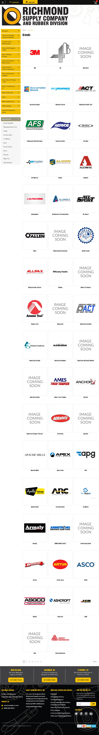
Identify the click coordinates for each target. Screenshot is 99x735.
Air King (85, 141)
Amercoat (60, 324)
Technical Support (57, 699)
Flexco (5, 151)
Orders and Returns (8, 694)
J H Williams (6, 139)
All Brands (30, 30)
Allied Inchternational (60, 251)
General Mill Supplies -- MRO (9, 49)
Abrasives (5, 31)
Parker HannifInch (8, 123)
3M (35, 68)
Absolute (86, 68)
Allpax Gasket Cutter (34, 287)
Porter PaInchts (7, 147)
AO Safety (60, 434)
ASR (35, 653)
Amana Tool (34, 324)
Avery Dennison (60, 653)
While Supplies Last (8, 101)
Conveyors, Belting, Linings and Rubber (8, 36)
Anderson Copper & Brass (35, 434)
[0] (94, 2)
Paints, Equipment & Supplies (8, 74)
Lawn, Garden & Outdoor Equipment (8, 68)
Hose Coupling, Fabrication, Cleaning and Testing (60, 703)
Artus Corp (60, 580)
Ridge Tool (6, 158)
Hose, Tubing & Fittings (6, 55)
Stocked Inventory (57, 697)
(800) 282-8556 (8, 708)
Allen (34, 251)
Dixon (5, 143)
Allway (60, 287)
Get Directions (16, 680)
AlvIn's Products (86, 287)
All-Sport (86, 214)
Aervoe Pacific (60, 141)
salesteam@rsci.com (11, 705)
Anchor (86, 397)
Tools (4, 97)
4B (60, 68)
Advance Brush (60, 105)
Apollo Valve (35, 507)
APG (86, 470)
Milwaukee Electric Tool (10, 127)
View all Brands (7, 162)
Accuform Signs (7, 135)
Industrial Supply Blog (34, 706)
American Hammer (60, 361)
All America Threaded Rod (60, 214)
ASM (85, 617)
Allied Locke (86, 251)
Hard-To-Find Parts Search (60, 707)
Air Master (34, 178)
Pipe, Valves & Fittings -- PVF (9, 81)
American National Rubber (85, 361)
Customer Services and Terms (12, 697)
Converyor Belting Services (60, 713)
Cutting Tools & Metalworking (7, 42)
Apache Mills (35, 470)
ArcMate (85, 507)
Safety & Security (7, 92)
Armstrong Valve (86, 544)
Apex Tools (60, 470)
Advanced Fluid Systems (34, 141)
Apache (85, 434)
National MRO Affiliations (35, 704)
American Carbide (85, 324)
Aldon (60, 178)
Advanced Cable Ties (85, 105)
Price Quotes (55, 710)
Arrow (35, 580)
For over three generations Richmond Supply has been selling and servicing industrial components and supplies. (36, 697)
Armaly (35, 544)
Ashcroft (60, 617)
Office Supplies (7, 106)
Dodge (5, 131)
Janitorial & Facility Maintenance (8, 62)
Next (94, 661)
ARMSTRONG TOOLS (60, 544)
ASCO (85, 580)
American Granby (34, 361)
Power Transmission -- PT (9, 87)
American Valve (35, 397)
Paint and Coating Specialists (61, 716)
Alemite (85, 178)
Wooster (5, 154)
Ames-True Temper (60, 397)
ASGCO (35, 617)
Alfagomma (34, 214)
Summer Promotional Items (8, 111)
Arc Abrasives (60, 507)
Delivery (54, 694)
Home (24, 30)
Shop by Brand (6, 119)
